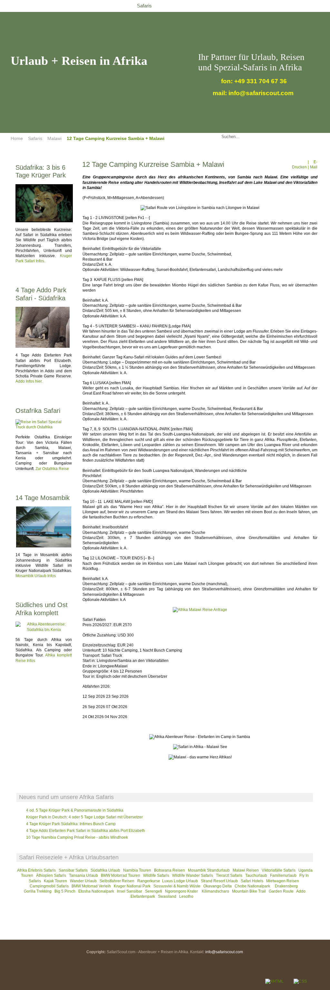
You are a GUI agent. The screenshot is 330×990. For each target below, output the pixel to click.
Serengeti (153, 891)
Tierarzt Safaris (229, 875)
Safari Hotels (252, 881)
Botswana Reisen (169, 870)
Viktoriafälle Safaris (279, 870)
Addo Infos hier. (29, 381)
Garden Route (281, 891)
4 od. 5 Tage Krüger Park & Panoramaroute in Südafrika (74, 810)
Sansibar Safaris (74, 870)
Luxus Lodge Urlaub (180, 881)
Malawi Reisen (246, 870)
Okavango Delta (217, 886)
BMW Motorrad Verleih (91, 886)
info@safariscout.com (224, 952)
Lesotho (186, 896)
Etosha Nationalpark (96, 891)
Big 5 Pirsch (64, 891)
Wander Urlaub (83, 881)
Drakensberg (286, 886)
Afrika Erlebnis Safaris (36, 870)
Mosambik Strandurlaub (209, 870)
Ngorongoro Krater (182, 891)
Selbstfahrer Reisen (117, 881)
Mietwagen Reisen (282, 881)
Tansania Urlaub (83, 875)
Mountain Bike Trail (249, 891)
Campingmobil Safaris (49, 886)
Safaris (35, 138)
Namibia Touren (137, 870)
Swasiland (167, 896)
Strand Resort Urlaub (219, 881)
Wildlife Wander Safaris (192, 875)
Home (17, 138)
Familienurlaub (283, 875)
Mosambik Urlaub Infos (35, 576)
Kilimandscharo (215, 891)
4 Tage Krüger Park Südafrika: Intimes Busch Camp (71, 824)
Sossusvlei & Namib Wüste (176, 886)
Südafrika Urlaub (105, 870)
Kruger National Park (132, 886)
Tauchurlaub (256, 875)
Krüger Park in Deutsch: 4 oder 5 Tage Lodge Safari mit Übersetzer (84, 817)
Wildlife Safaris (156, 875)
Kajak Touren (55, 881)
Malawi (54, 138)
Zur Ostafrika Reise (52, 468)
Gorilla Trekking (38, 891)
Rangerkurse (148, 881)
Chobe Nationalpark (252, 886)
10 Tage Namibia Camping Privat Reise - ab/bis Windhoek (77, 837)
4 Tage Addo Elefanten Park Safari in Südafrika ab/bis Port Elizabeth (85, 830)
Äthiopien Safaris (51, 875)
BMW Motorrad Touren (120, 875)
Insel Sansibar (129, 891)
